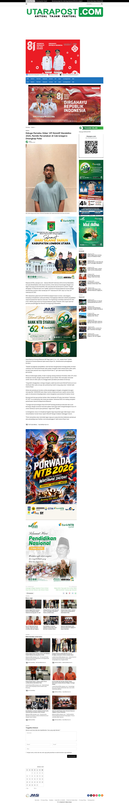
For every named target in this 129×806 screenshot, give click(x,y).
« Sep (27, 788)
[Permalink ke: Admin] (27, 141)
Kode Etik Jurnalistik (60, 800)
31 (37, 785)
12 (42, 776)
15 (32, 779)
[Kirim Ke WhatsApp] (75, 593)
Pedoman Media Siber (72, 800)
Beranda (37, 800)
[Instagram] (96, 795)
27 (27, 785)
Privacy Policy (44, 800)
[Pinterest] (94, 795)
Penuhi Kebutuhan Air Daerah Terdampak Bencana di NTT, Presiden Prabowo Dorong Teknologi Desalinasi (94, 301)
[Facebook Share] (63, 593)
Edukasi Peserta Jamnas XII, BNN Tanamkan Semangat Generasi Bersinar (94, 328)
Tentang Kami (91, 800)
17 (37, 779)
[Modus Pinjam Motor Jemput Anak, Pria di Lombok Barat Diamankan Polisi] (69, 604)
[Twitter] (91, 795)
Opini (59, 78)
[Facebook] (88, 795)
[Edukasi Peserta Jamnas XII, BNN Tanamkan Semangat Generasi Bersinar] (82, 329)
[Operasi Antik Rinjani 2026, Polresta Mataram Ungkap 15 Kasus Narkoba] (69, 620)
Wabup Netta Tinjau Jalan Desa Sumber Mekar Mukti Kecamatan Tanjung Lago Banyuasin (65, 588)
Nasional (45, 78)
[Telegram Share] (72, 593)
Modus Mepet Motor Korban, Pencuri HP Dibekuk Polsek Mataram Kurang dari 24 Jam (33, 611)
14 (29, 779)
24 (37, 782)
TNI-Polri (38, 78)
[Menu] (27, 4)
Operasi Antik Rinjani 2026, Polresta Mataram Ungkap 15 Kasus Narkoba (68, 628)
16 (34, 779)
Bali (73, 78)
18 (39, 779)
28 (29, 785)
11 (39, 776)
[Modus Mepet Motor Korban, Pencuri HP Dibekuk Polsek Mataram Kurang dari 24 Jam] (34, 604)
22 (32, 782)
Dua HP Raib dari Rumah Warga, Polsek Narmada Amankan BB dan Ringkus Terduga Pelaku (32, 628)
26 (42, 782)
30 (34, 785)
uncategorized (66, 78)
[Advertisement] (64, 28)
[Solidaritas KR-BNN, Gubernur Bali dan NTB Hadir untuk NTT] (82, 322)
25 (39, 782)
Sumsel (51, 78)
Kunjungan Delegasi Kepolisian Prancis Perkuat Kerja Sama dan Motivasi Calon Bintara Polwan (37, 588)
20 (27, 782)
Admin (30, 141)
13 (27, 779)
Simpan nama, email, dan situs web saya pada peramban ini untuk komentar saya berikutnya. (49, 752)
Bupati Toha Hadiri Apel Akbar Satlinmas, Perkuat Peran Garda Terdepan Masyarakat (83, 1)
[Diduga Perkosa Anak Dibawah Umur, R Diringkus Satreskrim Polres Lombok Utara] (51, 604)
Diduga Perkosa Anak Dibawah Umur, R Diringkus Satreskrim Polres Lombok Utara (51, 611)
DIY (55, 78)
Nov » (35, 788)
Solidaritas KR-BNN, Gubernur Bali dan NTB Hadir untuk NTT (95, 322)
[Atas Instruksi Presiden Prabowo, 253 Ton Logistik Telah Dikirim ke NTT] (82, 336)
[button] (101, 4)
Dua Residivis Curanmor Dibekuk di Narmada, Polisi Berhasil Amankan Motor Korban (50, 628)
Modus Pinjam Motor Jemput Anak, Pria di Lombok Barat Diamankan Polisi (68, 611)
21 (29, 782)
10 (37, 776)
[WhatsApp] (99, 795)
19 (42, 779)
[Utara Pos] (64, 12)
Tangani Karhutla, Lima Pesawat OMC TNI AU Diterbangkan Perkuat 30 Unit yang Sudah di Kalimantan (94, 315)
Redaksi (51, 800)
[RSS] (102, 795)
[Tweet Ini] (66, 593)
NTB (28, 78)
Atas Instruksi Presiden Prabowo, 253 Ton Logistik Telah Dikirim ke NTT (94, 335)
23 (34, 782)
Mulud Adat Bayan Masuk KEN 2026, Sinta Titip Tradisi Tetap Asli (39, 1)
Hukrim (32, 78)
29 (32, 785)
